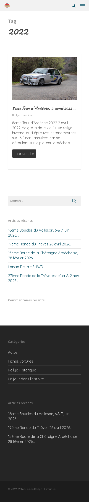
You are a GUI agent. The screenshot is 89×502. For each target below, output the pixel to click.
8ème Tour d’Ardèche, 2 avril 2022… (44, 108)
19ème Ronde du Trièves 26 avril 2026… (40, 244)
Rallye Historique (22, 115)
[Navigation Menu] (82, 5)
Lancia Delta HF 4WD (25, 267)
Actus (13, 352)
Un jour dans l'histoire (26, 379)
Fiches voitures (20, 361)
